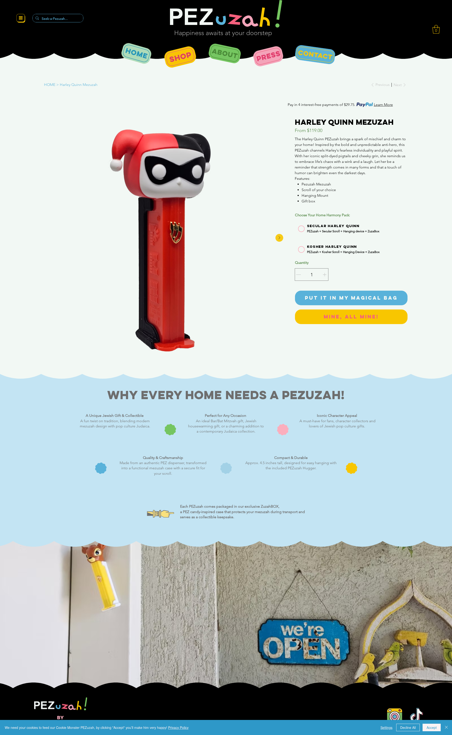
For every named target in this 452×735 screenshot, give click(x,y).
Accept (432, 727)
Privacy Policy (178, 727)
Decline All (408, 727)
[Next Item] (279, 238)
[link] (436, 29)
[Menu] (20, 18)
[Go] (298, 275)
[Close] (446, 727)
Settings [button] (386, 727)
